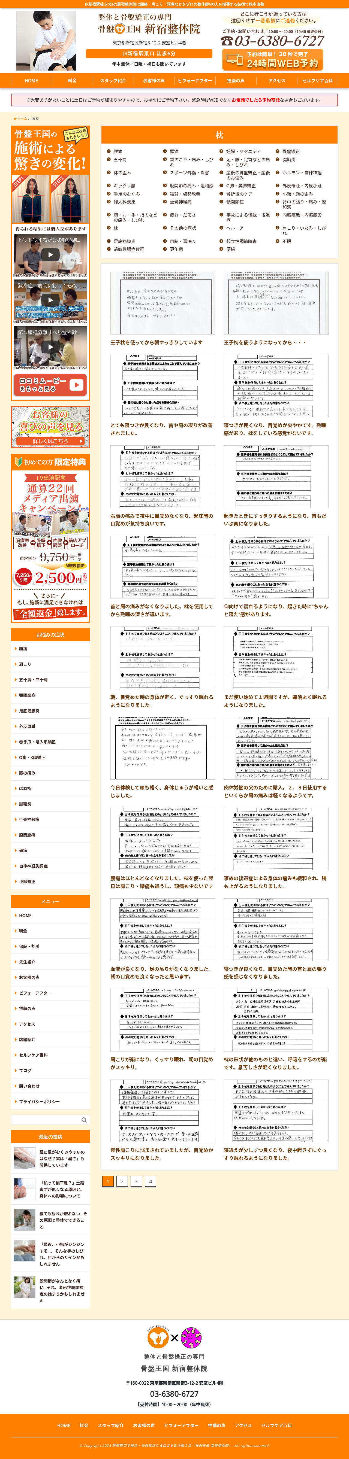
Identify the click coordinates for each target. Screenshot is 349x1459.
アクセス (276, 81)
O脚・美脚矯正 (241, 186)
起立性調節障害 (241, 241)
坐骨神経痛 (181, 202)
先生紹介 (27, 962)
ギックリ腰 (125, 186)
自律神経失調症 (33, 866)
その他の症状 (183, 228)
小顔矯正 (27, 881)
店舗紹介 (27, 1039)
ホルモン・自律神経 (302, 172)
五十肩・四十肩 (33, 679)
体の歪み (122, 172)
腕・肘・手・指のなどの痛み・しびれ (135, 217)
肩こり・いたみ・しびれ (304, 231)
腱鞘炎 (289, 159)
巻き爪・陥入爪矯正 (37, 741)
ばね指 (25, 788)
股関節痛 (27, 835)
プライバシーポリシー (39, 1101)
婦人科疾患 (125, 202)
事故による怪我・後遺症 (248, 217)
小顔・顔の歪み (297, 194)
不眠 (286, 241)
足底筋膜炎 (125, 241)
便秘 (230, 249)
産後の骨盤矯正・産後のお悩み (248, 175)
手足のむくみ (127, 194)
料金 (72, 81)
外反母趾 (27, 726)
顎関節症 (235, 202)
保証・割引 (29, 946)
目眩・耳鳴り (183, 241)
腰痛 (118, 151)
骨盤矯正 (291, 151)
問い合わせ (29, 1086)
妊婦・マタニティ (243, 151)
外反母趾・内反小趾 (302, 186)
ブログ (25, 1070)
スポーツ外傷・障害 (189, 172)
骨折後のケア (239, 194)
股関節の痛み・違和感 (191, 186)
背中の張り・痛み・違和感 (304, 204)
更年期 (176, 249)
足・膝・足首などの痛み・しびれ (248, 162)
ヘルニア (235, 228)
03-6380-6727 (174, 1393)
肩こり (25, 664)
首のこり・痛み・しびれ (191, 162)
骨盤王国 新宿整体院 (174, 1363)
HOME (31, 81)
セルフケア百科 (317, 81)
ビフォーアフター (195, 81)
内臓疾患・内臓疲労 (302, 215)
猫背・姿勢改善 (185, 194)
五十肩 (120, 159)
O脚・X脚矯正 (32, 757)
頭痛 (174, 151)
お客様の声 (154, 81)
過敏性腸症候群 (129, 249)
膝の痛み (27, 773)
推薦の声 (236, 81)
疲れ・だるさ (183, 215)
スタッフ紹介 (113, 81)
